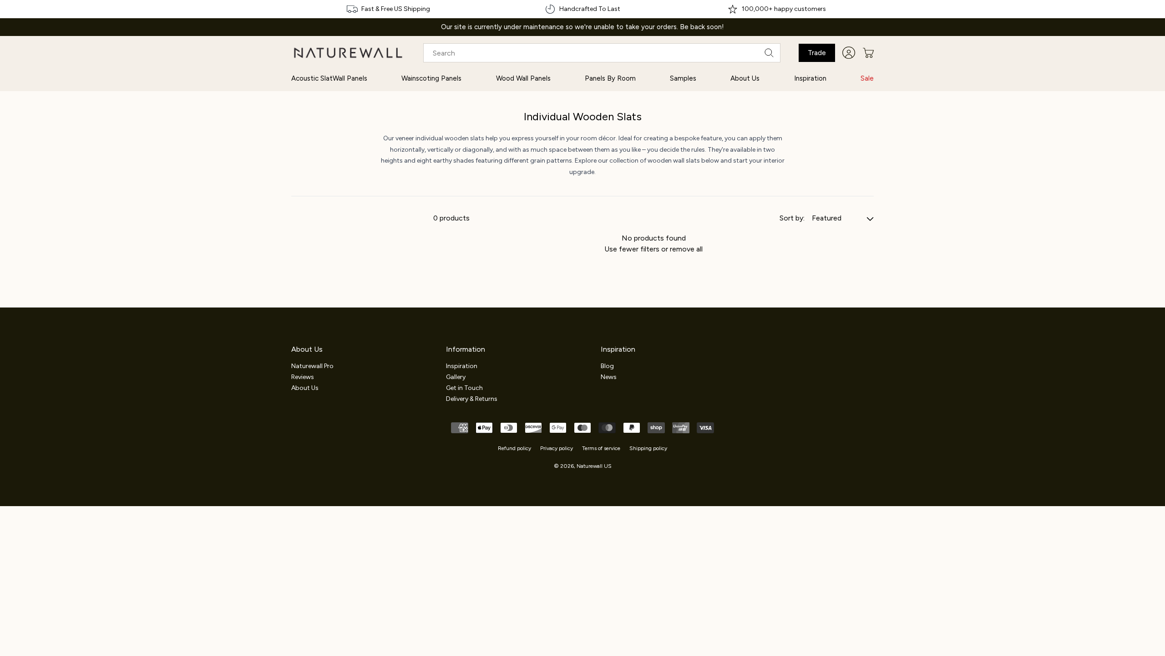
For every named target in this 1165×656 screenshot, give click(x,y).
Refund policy (514, 448)
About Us (305, 388)
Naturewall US (594, 466)
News (609, 377)
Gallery (456, 377)
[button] (868, 52)
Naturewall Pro (312, 366)
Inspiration (461, 366)
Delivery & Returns (471, 399)
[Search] (769, 53)
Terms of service (601, 448)
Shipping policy (648, 448)
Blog (607, 366)
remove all (686, 249)
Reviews (302, 377)
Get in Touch (464, 388)
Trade (817, 52)
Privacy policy (556, 448)
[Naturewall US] (348, 52)
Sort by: (792, 218)
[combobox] (602, 53)
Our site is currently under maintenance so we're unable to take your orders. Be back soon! (582, 27)
